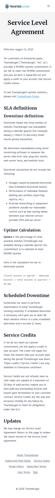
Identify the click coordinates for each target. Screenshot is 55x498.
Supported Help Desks (18, 460)
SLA (35, 472)
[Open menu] (48, 6)
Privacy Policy (16, 466)
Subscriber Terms (36, 466)
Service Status (42, 460)
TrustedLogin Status (28, 96)
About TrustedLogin (27, 455)
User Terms (23, 472)
